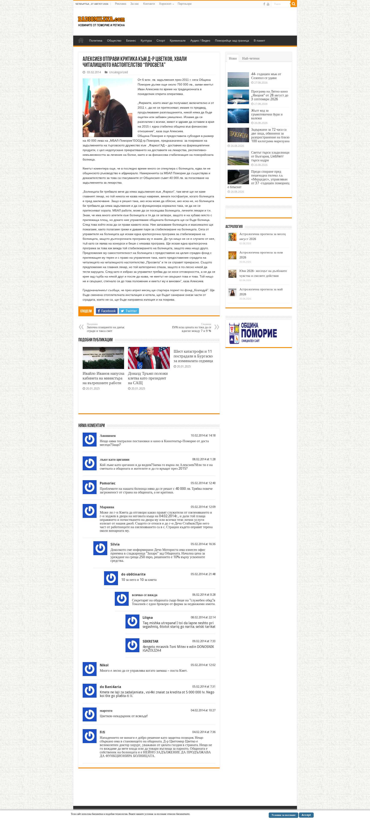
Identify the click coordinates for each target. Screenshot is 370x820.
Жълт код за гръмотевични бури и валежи (267, 114)
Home (81, 40)
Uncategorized (118, 72)
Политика (95, 40)
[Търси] (294, 4)
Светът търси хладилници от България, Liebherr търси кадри (270, 156)
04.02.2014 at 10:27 (203, 710)
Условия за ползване (283, 815)
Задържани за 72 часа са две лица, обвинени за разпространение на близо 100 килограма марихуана (270, 135)
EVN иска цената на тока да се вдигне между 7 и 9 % (191, 328)
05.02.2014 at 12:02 (203, 665)
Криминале (178, 40)
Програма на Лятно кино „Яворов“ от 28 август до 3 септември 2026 (269, 95)
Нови (233, 58)
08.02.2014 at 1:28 (203, 459)
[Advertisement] (216, 21)
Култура (146, 40)
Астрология (234, 227)
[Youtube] (268, 4)
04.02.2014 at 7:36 (203, 732)
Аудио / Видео (200, 40)
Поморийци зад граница (232, 40)
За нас (134, 3)
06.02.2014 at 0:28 (203, 594)
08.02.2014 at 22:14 (203, 617)
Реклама (120, 3)
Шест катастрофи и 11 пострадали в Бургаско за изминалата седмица (193, 356)
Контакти (149, 3)
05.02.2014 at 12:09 (203, 506)
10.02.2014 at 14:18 (203, 435)
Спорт (161, 40)
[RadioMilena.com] (101, 20)
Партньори (184, 3)
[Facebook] (264, 4)
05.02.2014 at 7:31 (203, 686)
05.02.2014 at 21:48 (203, 574)
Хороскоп (165, 3)
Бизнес (131, 40)
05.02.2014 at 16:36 (203, 544)
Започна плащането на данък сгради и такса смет (105, 328)
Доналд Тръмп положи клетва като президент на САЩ (148, 378)
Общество (114, 40)
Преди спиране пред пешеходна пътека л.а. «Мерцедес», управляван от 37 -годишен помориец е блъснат (258, 179)
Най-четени (251, 58)
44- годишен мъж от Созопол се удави (266, 76)
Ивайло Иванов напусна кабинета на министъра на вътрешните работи (103, 378)
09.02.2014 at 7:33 (203, 641)
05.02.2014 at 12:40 (203, 483)
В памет (259, 40)
